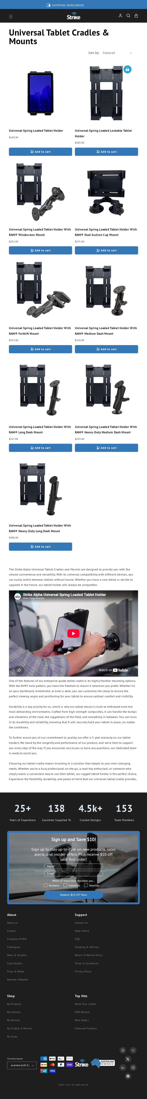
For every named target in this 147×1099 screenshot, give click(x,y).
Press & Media (15, 971)
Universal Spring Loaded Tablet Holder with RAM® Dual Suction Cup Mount (106, 232)
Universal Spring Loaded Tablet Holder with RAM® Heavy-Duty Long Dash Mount (40, 528)
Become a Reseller (18, 979)
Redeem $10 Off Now (73, 895)
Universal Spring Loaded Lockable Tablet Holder (103, 133)
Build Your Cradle (85, 1004)
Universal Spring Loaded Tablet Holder (36, 131)
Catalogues (13, 947)
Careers (11, 930)
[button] (11, 16)
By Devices (13, 1020)
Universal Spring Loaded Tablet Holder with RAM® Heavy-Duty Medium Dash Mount (106, 429)
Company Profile (17, 939)
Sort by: (93, 53)
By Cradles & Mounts (19, 1028)
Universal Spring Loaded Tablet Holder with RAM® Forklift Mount (40, 331)
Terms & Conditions (87, 963)
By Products (14, 1004)
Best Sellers (82, 1020)
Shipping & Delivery (87, 947)
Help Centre (82, 930)
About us (12, 922)
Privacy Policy (83, 971)
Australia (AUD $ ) (20, 1065)
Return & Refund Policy (89, 955)
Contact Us (81, 922)
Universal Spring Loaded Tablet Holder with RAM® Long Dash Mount (40, 429)
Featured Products (86, 1028)
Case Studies (14, 963)
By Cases (12, 1036)
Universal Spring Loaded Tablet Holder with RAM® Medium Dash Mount (106, 331)
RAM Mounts (82, 1012)
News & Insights (17, 955)
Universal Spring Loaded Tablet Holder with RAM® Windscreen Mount (40, 232)
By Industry (14, 1012)
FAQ (77, 939)
